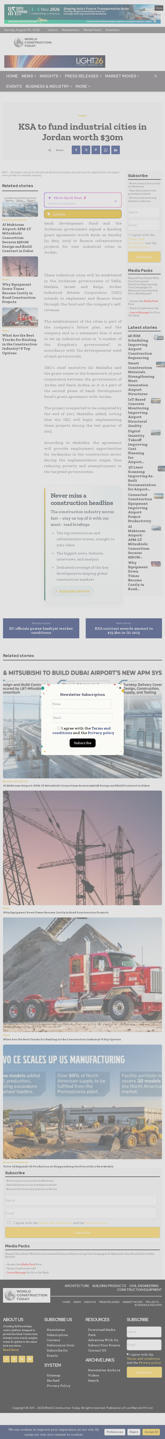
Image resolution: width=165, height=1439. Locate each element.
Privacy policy (101, 732)
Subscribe (82, 742)
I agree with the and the (83, 730)
